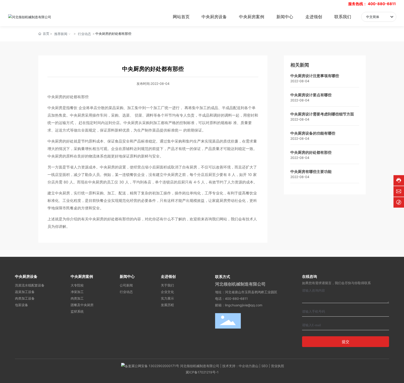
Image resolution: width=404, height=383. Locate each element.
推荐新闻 (60, 34)
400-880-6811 (382, 3)
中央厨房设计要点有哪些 (311, 95)
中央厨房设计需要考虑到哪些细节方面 (322, 114)
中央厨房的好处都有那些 (311, 152)
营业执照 (277, 366)
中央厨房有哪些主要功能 (311, 171)
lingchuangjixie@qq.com (243, 305)
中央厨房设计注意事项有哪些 (314, 75)
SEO (264, 366)
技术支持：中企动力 (237, 366)
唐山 (255, 366)
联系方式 (222, 276)
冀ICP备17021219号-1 (202, 372)
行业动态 (84, 34)
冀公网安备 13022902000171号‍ (155, 366)
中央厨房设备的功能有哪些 (312, 133)
